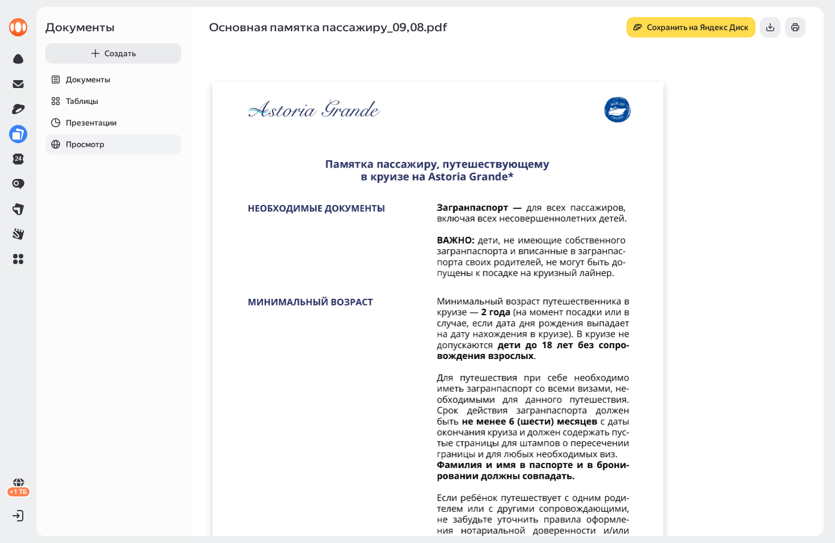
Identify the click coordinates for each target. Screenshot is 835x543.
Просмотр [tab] (85, 144)
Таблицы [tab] (82, 101)
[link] (18, 27)
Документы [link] (80, 27)
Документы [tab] (88, 79)
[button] (18, 259)
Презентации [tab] (91, 122)
